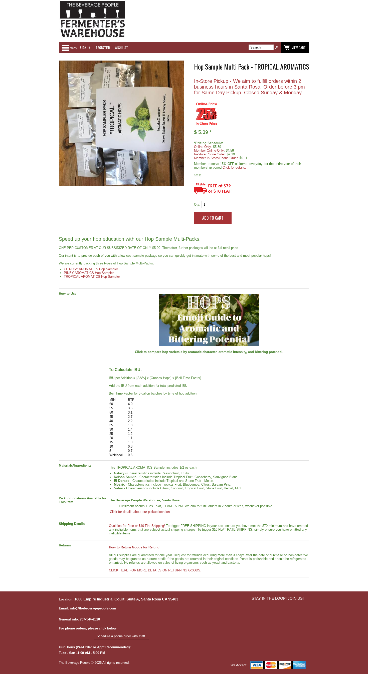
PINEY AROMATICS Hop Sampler (89, 273)
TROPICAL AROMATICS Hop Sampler (92, 276)
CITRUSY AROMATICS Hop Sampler (91, 269)
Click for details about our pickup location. (140, 512)
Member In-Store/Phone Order (216, 158)
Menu (73, 47)
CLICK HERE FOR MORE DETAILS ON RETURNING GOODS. (155, 570)
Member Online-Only (209, 150)
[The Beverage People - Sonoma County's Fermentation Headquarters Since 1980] (92, 38)
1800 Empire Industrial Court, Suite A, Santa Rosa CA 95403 (126, 599)
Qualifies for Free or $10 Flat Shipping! (137, 526)
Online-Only (202, 147)
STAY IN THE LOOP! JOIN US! (278, 598)
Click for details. (234, 167)
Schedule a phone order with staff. (121, 636)
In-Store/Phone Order (209, 154)
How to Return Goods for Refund (134, 547)
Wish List (121, 47)
